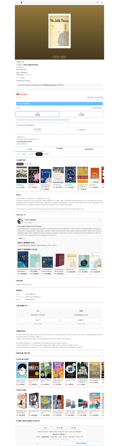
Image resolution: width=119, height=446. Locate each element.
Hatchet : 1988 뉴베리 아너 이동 (46, 373)
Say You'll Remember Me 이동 (94, 404)
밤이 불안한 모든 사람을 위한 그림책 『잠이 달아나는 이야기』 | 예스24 (37, 245)
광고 (82, 437)
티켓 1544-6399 (53, 431)
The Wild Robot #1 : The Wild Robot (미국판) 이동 (82, 373)
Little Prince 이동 (96, 263)
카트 (102, 2)
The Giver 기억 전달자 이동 (70, 373)
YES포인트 (19, 97)
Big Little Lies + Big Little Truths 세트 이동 (82, 407)
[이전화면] (17, 2)
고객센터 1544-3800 (42, 431)
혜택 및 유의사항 (37, 323)
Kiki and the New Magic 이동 (33, 404)
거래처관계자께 (71, 437)
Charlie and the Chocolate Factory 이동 (58, 373)
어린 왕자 (22, 78)
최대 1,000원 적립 (96, 108)
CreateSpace (20, 75)
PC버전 (60, 437)
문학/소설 (25, 284)
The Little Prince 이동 (83, 265)
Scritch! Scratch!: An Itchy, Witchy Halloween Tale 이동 (58, 405)
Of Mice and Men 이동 (94, 373)
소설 (30, 284)
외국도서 (19, 284)
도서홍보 (78, 437)
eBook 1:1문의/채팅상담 (74, 431)
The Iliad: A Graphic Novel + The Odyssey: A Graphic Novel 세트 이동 (70, 407)
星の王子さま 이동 (71, 264)
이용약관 (38, 437)
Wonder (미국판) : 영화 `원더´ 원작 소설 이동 (21, 373)
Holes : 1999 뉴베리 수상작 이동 (33, 373)
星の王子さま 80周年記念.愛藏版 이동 (35, 264)
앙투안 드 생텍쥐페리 (21, 72)
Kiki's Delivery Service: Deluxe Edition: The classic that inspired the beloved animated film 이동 (21, 404)
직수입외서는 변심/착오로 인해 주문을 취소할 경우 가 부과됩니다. (41, 85)
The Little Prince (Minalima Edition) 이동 (23, 263)
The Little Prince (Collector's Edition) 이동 (59, 263)
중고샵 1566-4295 (63, 431)
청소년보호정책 (53, 437)
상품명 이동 (21, 178)
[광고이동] (97, 2)
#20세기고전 (28, 164)
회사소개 (65, 437)
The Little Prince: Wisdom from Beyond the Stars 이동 (47, 266)
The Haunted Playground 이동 (46, 406)
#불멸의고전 (20, 164)
